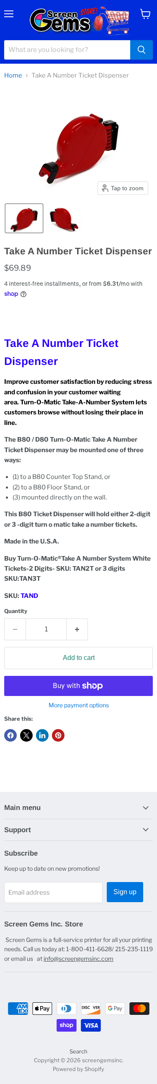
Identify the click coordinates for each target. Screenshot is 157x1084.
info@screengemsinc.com (78, 958)
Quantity (15, 611)
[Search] (141, 50)
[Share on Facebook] (10, 735)
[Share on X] (26, 735)
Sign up (124, 891)
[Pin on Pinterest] (58, 735)
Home (13, 75)
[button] (24, 218)
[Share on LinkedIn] (42, 735)
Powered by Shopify (78, 1069)
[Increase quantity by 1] (77, 629)
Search (78, 1051)
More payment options (79, 705)
